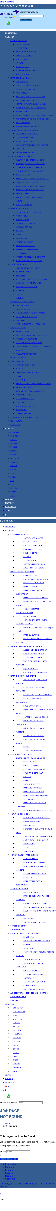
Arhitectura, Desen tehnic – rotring (29, 993)
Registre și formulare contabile (31, 689)
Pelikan (16, 1027)
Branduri (9, 1004)
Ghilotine (28, 918)
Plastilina (28, 937)
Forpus (16, 1064)
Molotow (17, 1034)
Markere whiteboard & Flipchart (31, 805)
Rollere (27, 777)
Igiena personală (32, 821)
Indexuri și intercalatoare (36, 579)
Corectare (28, 978)
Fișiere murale (30, 669)
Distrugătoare (30, 892)
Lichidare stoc (18, 997)
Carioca (17, 1038)
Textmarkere (29, 799)
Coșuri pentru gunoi (33, 654)
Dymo (15, 1060)
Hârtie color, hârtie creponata (29, 723)
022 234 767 (7, 6)
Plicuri (26, 747)
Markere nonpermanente (35, 795)
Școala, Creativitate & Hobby (25, 933)
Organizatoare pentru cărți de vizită (35, 629)
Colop (16, 1045)
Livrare (9, 1075)
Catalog (9, 531)
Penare (26, 945)
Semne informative (32, 751)
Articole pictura (31, 959)
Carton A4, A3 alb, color (35, 717)
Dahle (16, 1053)
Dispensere (28, 825)
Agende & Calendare (33, 736)
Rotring (17, 1030)
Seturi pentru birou (33, 657)
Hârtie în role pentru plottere (30, 730)
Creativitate (29, 985)
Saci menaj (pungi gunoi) (35, 840)
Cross (16, 1049)
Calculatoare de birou (34, 545)
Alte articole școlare (34, 982)
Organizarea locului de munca (26, 646)
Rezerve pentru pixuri (34, 769)
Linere (26, 780)
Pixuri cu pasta (30, 765)
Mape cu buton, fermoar (35, 598)
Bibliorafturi (30, 575)
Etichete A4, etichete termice (37, 695)
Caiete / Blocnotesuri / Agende (31, 741)
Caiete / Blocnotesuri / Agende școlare (35, 954)
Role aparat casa (32, 706)
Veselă (26, 848)
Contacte (9, 1082)
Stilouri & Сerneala (33, 773)
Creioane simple (31, 784)
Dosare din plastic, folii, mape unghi (35, 603)
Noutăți (9, 1079)
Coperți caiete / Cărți (34, 989)
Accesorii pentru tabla (34, 874)
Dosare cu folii (31, 616)
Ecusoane (28, 877)
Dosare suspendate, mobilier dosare (34, 640)
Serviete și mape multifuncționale (27, 611)
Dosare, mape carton (33, 583)
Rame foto (15, 1000)
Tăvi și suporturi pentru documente (31, 663)
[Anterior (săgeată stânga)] (1, 1209)
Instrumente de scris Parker (30, 758)
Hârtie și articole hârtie (23, 676)
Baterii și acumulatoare (35, 903)
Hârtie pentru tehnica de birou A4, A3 (35, 711)
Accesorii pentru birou (34, 564)
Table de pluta (30, 859)
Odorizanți (29, 844)
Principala (10, 527)
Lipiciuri (27, 557)
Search (3, 1151)
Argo (15, 1071)
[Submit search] (44, 1103)
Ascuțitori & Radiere (33, 568)
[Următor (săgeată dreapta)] (3, 1209)
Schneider (18, 1008)
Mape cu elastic (31, 635)
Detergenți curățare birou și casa (34, 831)
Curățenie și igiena (20, 814)
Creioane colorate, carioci (36, 941)
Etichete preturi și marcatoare (29, 700)
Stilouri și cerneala (33, 974)
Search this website (29, 12)
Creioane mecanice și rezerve (37, 810)
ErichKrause (19, 1012)
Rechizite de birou (19, 534)
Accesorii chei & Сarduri (35, 650)
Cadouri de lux (18, 930)
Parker (16, 1015)
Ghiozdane (28, 948)
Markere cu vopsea (32, 788)
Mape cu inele (30, 587)
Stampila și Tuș (31, 560)
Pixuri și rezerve (31, 971)
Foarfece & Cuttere (33, 549)
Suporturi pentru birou (35, 672)
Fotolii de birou (18, 926)
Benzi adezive (30, 553)
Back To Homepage (9, 1159)
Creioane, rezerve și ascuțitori (29, 965)
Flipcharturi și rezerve (34, 862)
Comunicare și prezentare (24, 855)
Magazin (9, 1167)
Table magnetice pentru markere (31, 868)
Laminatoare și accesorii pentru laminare (36, 913)
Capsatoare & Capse (33, 538)
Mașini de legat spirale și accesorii (32, 898)
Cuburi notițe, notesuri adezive (31, 681)
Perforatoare (30, 542)
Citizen (16, 1041)
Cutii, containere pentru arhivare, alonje (32, 622)
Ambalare (28, 851)
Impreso (17, 1068)
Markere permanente (33, 792)
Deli (15, 1056)
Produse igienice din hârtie (36, 818)
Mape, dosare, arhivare (22, 572)
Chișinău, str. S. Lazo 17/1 (14, 1184)
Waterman (18, 1019)
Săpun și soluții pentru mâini (37, 836)
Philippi (16, 1023)
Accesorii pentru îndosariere (38, 907)
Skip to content (7, 2)
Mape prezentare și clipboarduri (29, 592)
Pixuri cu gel (29, 762)
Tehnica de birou (19, 889)
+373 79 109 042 (24, 6)
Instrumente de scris (21, 754)
